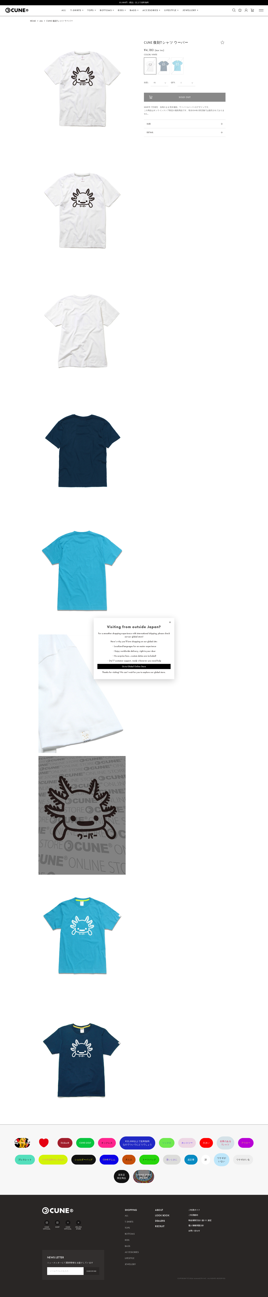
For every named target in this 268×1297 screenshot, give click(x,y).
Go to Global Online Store (134, 666)
